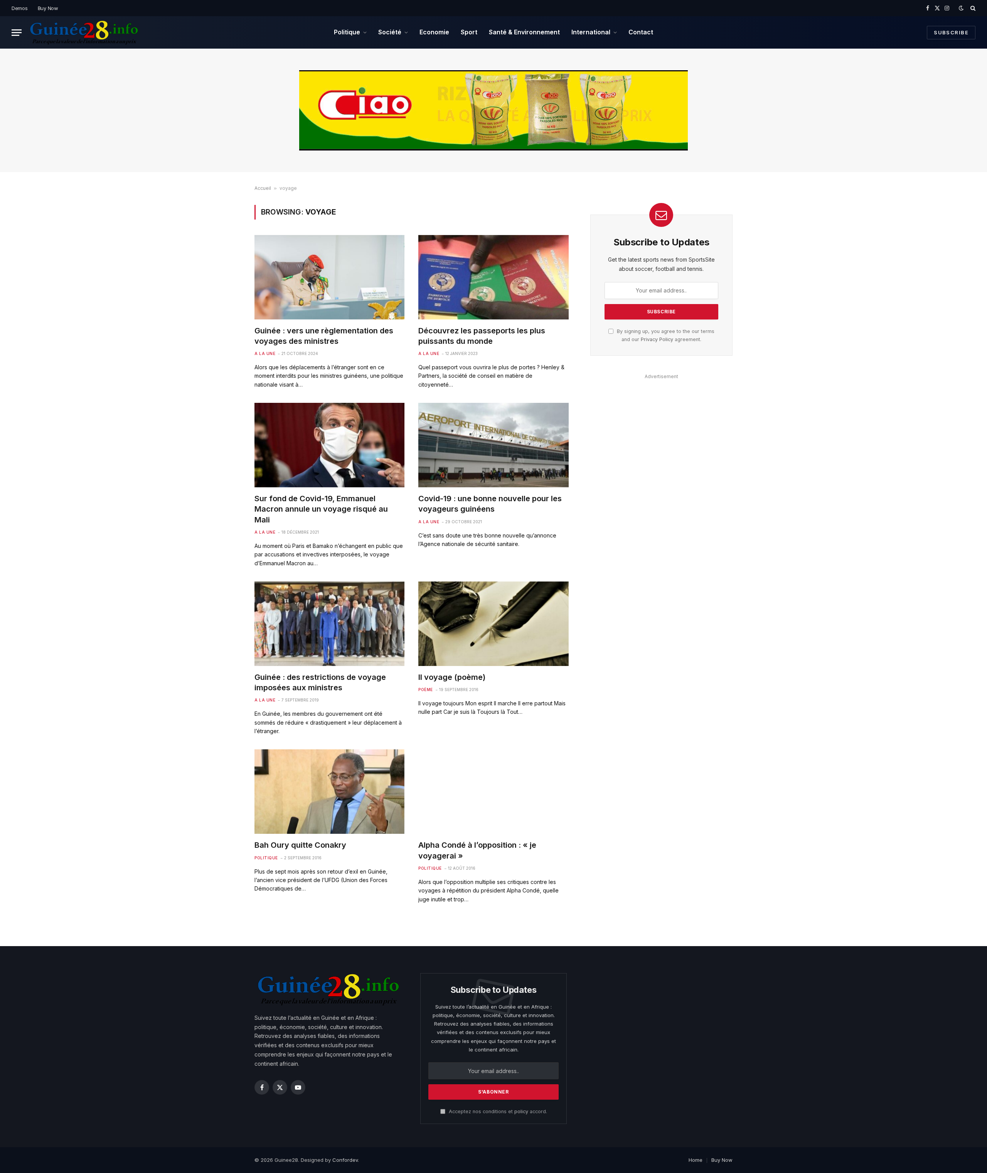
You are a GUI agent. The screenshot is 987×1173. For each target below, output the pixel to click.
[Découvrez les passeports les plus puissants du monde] (493, 277)
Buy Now (48, 8)
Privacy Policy (657, 339)
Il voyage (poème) (451, 677)
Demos (20, 8)
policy (521, 1111)
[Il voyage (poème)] (493, 623)
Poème (425, 689)
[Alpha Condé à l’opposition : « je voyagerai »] (493, 791)
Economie (434, 32)
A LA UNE (264, 353)
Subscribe (951, 32)
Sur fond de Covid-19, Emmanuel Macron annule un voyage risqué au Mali (321, 509)
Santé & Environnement (524, 32)
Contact (640, 32)
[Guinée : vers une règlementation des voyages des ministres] (329, 277)
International (590, 32)
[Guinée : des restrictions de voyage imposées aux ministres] (329, 623)
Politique (347, 32)
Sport (469, 32)
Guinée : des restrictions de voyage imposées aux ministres (320, 682)
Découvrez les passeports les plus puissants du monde (481, 336)
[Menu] (17, 32)
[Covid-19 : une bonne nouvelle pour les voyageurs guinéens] (493, 445)
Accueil (262, 188)
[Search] (972, 8)
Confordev (345, 1160)
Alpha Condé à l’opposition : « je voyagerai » (477, 850)
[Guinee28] (83, 32)
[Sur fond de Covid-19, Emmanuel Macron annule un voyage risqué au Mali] (329, 445)
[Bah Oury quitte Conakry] (329, 791)
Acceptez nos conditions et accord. (497, 1111)
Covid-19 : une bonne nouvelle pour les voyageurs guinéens (490, 504)
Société (389, 32)
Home (695, 1160)
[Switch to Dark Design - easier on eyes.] (961, 8)
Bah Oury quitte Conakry (300, 845)
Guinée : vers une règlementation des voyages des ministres (323, 336)
